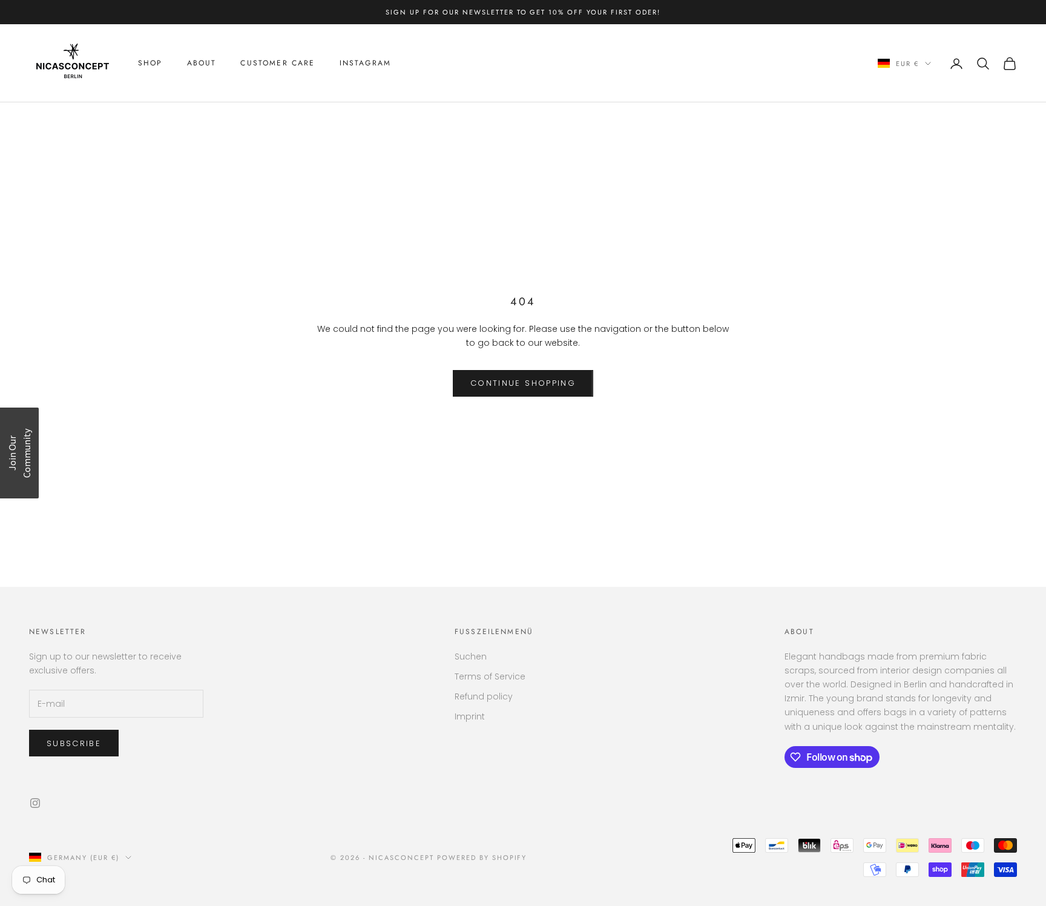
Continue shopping (523, 383)
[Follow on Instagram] (35, 803)
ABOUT (202, 63)
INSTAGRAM (365, 63)
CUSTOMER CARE (277, 63)
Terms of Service (490, 676)
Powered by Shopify (482, 857)
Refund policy (484, 696)
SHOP (150, 63)
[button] (19, 453)
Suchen (471, 656)
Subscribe (74, 743)
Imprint (470, 716)
